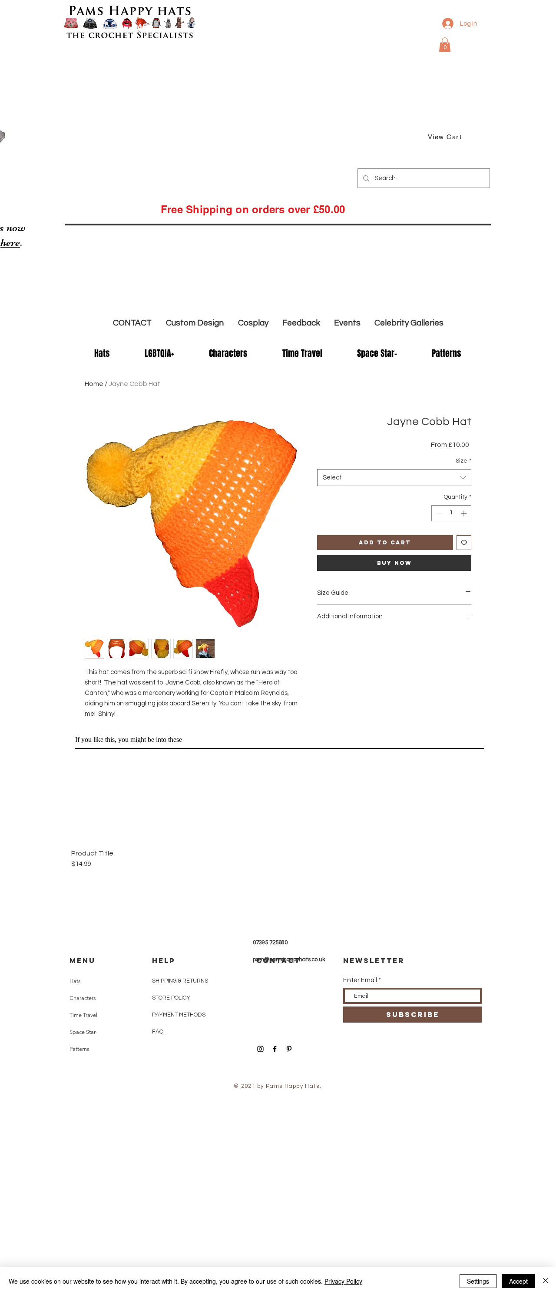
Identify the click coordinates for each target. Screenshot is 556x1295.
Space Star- (83, 1032)
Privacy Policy (343, 1281)
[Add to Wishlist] (464, 542)
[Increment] (464, 513)
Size (463, 461)
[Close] (545, 1281)
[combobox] (394, 477)
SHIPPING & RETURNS (180, 981)
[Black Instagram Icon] (260, 1049)
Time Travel (83, 1015)
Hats (75, 981)
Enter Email (360, 980)
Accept (518, 1281)
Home (94, 383)
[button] (445, 44)
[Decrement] (438, 513)
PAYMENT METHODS (178, 1015)
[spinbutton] (451, 513)
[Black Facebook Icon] (275, 1049)
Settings (478, 1281)
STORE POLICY (172, 998)
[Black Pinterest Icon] (289, 1049)
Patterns (79, 1049)
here (10, 242)
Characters (83, 998)
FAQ (157, 1032)
